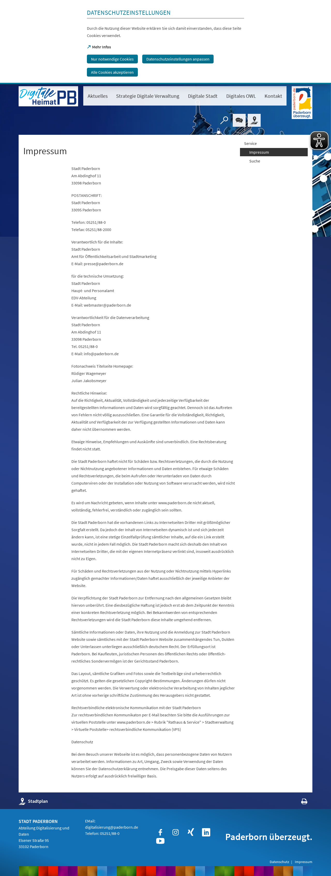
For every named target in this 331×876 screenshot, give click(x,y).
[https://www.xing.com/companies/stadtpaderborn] (191, 832)
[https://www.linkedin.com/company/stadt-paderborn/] (206, 832)
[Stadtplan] (254, 120)
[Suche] (224, 120)
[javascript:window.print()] (299, 802)
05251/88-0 (109, 833)
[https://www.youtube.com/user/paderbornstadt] (160, 841)
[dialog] (165, 42)
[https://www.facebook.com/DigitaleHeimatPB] (160, 832)
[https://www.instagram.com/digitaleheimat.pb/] (175, 832)
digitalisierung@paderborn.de (111, 827)
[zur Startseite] (48, 96)
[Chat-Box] (239, 120)
